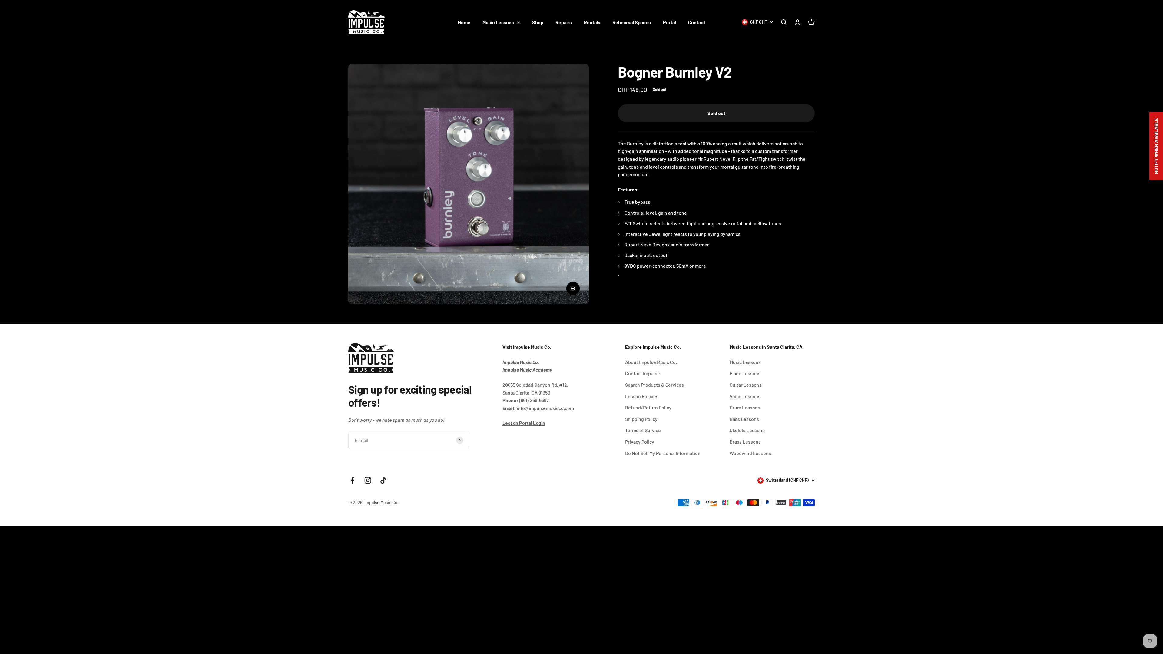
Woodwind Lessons (750, 453)
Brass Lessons (745, 441)
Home (464, 22)
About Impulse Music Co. (651, 362)
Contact (696, 22)
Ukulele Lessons (747, 430)
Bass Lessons (744, 419)
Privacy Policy (639, 441)
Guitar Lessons (746, 385)
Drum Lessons (745, 407)
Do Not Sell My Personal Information (663, 453)
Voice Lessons (745, 396)
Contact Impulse (642, 373)
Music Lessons (498, 22)
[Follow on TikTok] (383, 480)
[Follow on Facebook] (352, 480)
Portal (669, 22)
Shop (537, 22)
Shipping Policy (641, 419)
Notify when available (1156, 146)
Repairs (563, 22)
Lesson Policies (641, 396)
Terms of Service (643, 430)
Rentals (592, 22)
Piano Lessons (745, 373)
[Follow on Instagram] (368, 480)
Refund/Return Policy (648, 407)
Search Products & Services (654, 385)
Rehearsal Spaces (631, 22)
